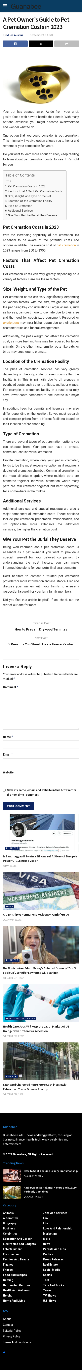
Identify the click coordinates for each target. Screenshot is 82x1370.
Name (8, 737)
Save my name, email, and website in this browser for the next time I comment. (41, 792)
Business (12, 848)
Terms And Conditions (17, 1342)
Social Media (51, 1269)
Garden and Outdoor (16, 1285)
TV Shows (49, 1295)
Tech (46, 1280)
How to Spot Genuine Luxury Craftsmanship (51, 1171)
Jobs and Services (55, 1213)
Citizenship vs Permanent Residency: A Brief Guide (36, 914)
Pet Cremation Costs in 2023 (26, 186)
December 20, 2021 (14, 1036)
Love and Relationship (57, 1228)
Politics (48, 1254)
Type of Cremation (20, 206)
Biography (10, 1223)
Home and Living (14, 1300)
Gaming (8, 1280)
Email (8, 754)
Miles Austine (14, 35)
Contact (8, 1324)
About (7, 1319)
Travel (47, 1290)
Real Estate (50, 1264)
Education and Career (17, 1238)
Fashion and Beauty (16, 1259)
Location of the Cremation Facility (30, 201)
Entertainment (12, 1249)
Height (7, 1295)
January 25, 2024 (14, 920)
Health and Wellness (20, 1018)
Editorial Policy (12, 1330)
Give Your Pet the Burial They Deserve (32, 215)
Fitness (8, 1269)
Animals (8, 1213)
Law (45, 1218)
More (46, 1238)
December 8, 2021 (14, 1094)
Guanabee (26, 6)
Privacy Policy (11, 1336)
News (9, 906)
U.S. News (49, 1300)
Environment (11, 1254)
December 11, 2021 (14, 978)
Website (8, 772)
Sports (47, 1274)
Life (45, 1223)
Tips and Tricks (53, 1285)
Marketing (50, 1233)
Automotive (10, 1218)
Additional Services (20, 210)
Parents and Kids (54, 1249)
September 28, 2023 (41, 35)
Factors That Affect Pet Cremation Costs (35, 191)
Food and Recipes (15, 1274)
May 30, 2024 (11, 866)
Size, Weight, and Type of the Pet (29, 196)
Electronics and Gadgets (19, 1244)
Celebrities (10, 1233)
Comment (11, 687)
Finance (11, 1076)
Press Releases (53, 1259)
